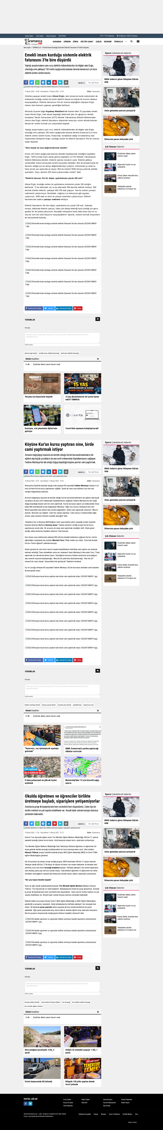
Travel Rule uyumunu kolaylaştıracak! (82, 428)
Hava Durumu (107, 1099)
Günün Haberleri (126, 1099)
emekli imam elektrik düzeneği (49, 353)
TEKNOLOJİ (37, 47)
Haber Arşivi (125, 1103)
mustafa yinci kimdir (64, 705)
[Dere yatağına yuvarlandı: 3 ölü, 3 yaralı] (42, 1037)
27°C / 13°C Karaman (107, 36)
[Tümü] (126, 41)
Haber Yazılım (132, 1122)
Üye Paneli (62, 36)
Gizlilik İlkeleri (127, 1114)
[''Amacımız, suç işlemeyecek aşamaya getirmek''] (42, 735)
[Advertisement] (81, 16)
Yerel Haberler (68, 1106)
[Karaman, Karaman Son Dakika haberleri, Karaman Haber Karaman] (35, 41)
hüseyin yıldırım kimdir (32, 1002)
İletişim (103, 1114)
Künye (96, 1114)
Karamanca (96, 91)
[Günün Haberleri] (98, 359)
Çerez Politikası (114, 1114)
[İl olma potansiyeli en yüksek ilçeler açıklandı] (42, 767)
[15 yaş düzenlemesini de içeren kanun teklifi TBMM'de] (82, 383)
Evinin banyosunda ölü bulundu (38, 1081)
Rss (136, 1114)
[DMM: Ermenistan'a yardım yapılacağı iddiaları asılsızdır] (82, 735)
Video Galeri (86, 1099)
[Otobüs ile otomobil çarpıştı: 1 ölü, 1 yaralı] (82, 1037)
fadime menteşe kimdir (32, 705)
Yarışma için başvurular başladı (39, 396)
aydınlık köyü (77, 705)
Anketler (84, 1103)
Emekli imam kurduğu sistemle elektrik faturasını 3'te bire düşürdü (66, 47)
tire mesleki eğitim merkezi (34, 1006)
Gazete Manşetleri (109, 1103)
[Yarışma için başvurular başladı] (42, 383)
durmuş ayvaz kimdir (49, 705)
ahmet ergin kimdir (31, 353)
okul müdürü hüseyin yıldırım (50, 1002)
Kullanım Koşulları (85, 1114)
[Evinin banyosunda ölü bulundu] (42, 1068)
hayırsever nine (89, 705)
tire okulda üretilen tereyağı (81, 1002)
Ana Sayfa (27, 47)
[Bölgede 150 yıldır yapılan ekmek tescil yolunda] (82, 1068)
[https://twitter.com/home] (30, 1104)
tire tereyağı (66, 1002)
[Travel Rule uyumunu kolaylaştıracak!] (82, 415)
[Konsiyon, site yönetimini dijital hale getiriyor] (42, 415)
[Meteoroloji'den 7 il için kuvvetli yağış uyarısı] (82, 767)
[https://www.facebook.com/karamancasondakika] (26, 1104)
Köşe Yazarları (68, 1103)
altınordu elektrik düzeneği (70, 353)
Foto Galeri (67, 1099)
